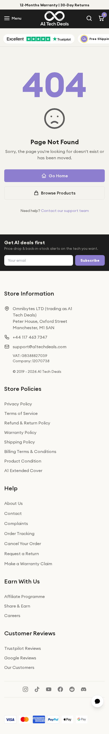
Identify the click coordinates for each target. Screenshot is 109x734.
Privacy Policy (18, 403)
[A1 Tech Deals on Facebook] (60, 689)
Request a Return (21, 553)
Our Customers (19, 667)
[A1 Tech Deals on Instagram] (25, 689)
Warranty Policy (20, 432)
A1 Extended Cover (23, 470)
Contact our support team (65, 210)
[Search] (89, 18)
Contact (13, 513)
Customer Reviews (29, 633)
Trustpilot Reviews (22, 648)
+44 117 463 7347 (30, 337)
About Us (13, 503)
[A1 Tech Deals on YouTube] (48, 689)
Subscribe (89, 260)
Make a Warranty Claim (28, 563)
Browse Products (58, 193)
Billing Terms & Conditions (30, 451)
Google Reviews (20, 657)
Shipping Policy (19, 442)
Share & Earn (17, 606)
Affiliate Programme (24, 596)
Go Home (58, 175)
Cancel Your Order (22, 543)
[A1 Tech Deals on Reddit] (72, 689)
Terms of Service (21, 413)
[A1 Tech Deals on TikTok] (37, 689)
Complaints (16, 523)
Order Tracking (19, 533)
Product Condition (22, 461)
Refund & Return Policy (27, 422)
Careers (12, 615)
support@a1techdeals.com (39, 346)
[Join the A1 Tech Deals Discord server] (83, 689)
